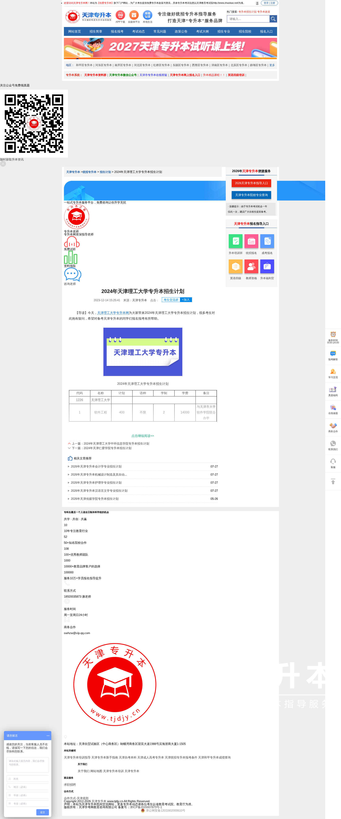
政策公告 (181, 31)
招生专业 (223, 31)
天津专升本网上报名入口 (185, 74)
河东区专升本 (103, 65)
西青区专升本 (200, 65)
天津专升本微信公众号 (123, 74)
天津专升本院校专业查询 (251, 195)
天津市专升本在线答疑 (153, 74)
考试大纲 (202, 31)
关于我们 (84, 771)
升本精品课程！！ (214, 74)
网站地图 (96, 771)
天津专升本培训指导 (77, 757)
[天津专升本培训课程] (170, 56)
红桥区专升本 (161, 65)
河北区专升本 (142, 65)
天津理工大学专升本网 (113, 312)
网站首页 (74, 31)
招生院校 (245, 31)
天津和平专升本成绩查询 (214, 757)
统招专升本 (89, 172)
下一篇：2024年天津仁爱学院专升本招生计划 (101, 448)
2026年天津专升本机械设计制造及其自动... (99, 474)
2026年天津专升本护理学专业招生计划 (96, 482)
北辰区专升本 (239, 65)
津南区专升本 (219, 65)
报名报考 (117, 31)
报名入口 (266, 31)
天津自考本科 (128, 757)
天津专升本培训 (113, 771)
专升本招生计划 (248, 11)
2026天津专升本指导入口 (251, 183)
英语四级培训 (236, 74)
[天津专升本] (88, 17)
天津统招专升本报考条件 (181, 757)
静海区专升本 (258, 65)
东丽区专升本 (181, 65)
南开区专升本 (123, 65)
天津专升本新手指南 (104, 757)
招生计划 (105, 172)
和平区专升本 (84, 65)
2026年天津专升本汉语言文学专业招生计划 (99, 490)
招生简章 (96, 31)
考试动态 (138, 31)
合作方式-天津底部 (76, 798)
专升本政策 (263, 11)
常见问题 (160, 31)
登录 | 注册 (269, 3)
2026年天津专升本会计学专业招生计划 (96, 466)
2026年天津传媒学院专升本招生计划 (95, 498)
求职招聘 (70, 784)
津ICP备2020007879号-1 (146, 807)
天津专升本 (73, 172)
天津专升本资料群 (95, 74)
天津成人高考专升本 (150, 757)
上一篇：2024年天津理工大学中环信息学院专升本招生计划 (110, 443)
